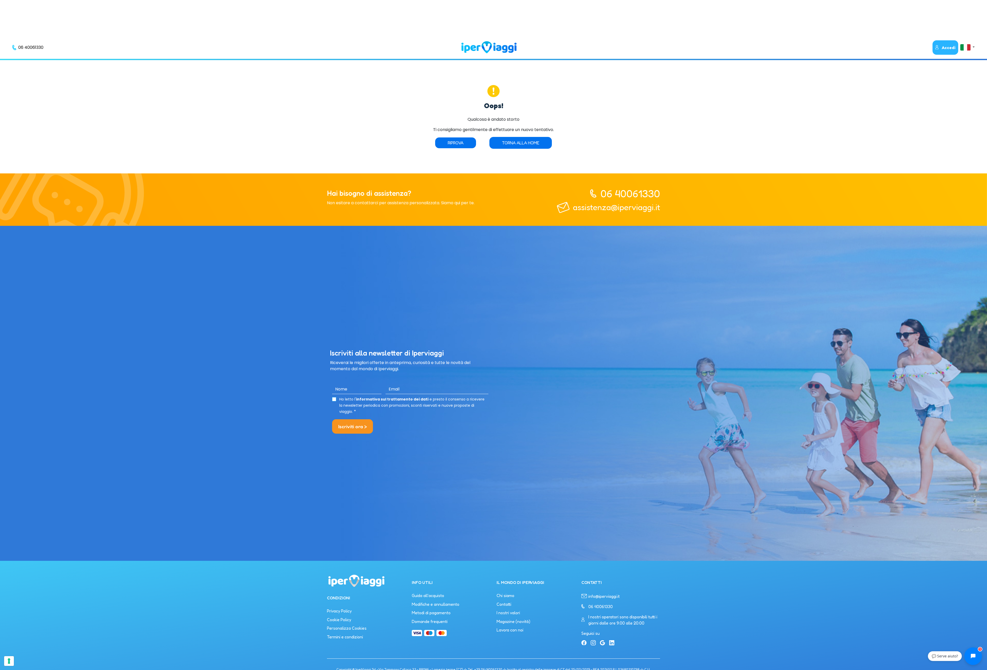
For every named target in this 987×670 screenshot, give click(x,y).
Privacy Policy (339, 610)
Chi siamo (505, 595)
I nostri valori (508, 612)
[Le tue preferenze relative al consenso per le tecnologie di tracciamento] (9, 661)
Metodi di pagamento (431, 612)
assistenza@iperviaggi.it (616, 207)
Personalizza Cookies (347, 628)
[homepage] (489, 47)
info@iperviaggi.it (604, 596)
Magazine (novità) (513, 621)
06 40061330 (630, 193)
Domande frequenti (429, 621)
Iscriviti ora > (352, 426)
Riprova (455, 142)
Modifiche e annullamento (435, 604)
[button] (967, 47)
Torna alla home (520, 142)
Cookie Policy (339, 619)
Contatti (504, 604)
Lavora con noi (510, 629)
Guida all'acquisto (428, 595)
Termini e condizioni (345, 636)
